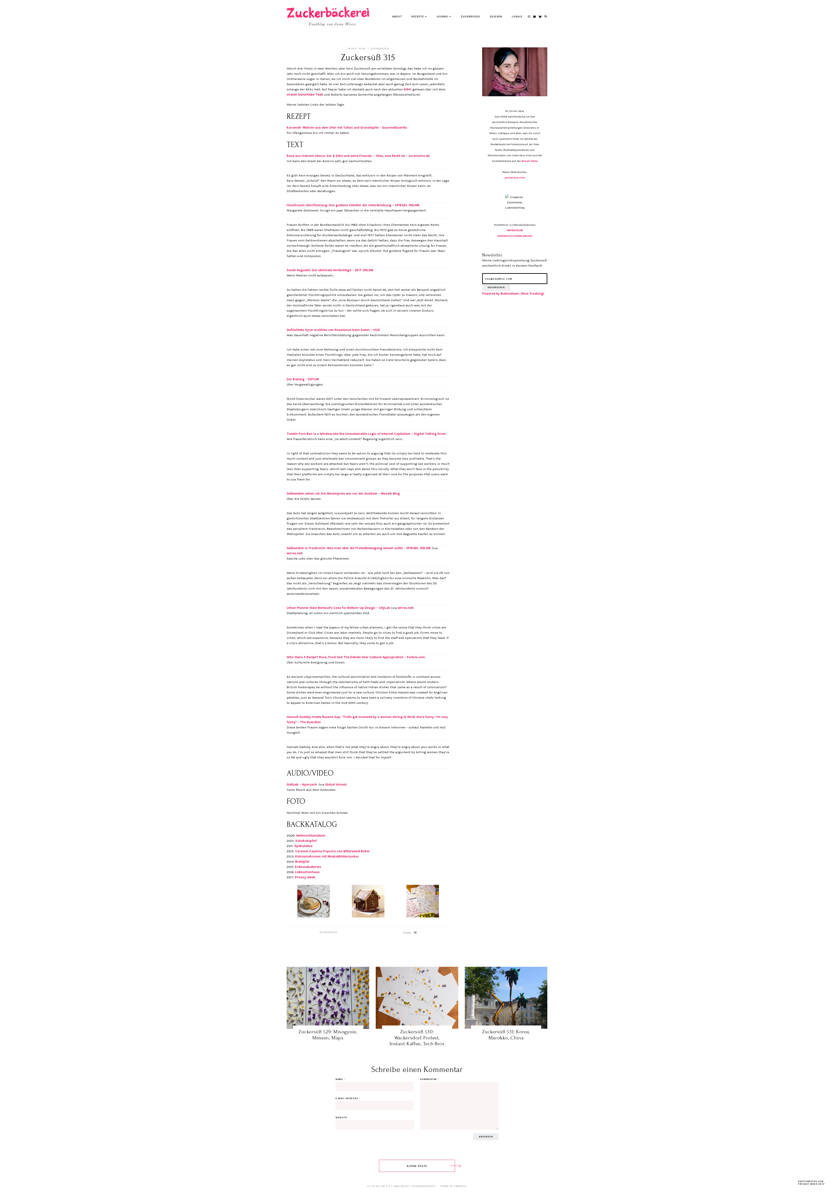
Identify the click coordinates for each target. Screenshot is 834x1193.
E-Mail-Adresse (348, 1098)
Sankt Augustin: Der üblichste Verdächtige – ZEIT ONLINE (330, 270)
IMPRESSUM (515, 230)
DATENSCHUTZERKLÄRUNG (514, 236)
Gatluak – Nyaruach (302, 784)
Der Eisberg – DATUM (303, 379)
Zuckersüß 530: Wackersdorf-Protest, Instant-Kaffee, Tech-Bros (417, 1038)
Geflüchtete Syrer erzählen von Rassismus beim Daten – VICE (333, 330)
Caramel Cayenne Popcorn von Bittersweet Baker (332, 851)
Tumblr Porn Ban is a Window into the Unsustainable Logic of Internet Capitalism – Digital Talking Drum (366, 434)
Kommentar (429, 1079)
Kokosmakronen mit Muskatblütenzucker (327, 856)
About (397, 16)
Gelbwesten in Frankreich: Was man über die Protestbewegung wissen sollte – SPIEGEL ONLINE (359, 548)
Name (340, 1079)
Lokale (517, 16)
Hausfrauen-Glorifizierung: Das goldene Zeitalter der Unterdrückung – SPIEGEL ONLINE (353, 205)
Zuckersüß (470, 16)
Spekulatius (303, 846)
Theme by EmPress (453, 1186)
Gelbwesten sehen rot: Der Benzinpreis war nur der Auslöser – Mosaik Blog (343, 493)
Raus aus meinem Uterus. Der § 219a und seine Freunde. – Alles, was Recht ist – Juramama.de (358, 156)
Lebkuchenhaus (307, 872)
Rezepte (418, 16)
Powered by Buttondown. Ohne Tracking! (513, 294)
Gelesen (496, 16)
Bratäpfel (302, 862)
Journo (442, 16)
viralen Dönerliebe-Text (304, 94)
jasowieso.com (515, 177)
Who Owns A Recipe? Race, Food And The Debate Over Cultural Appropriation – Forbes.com (356, 657)
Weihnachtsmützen (310, 835)
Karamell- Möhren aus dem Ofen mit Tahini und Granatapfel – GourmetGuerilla (347, 128)
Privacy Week (305, 877)
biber (408, 89)
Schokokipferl (306, 841)
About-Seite (529, 161)
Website (341, 1117)
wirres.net (294, 553)
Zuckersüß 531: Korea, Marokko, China (506, 1035)
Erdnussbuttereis (308, 867)
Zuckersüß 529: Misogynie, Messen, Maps (328, 1035)
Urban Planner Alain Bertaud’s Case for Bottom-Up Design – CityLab (338, 608)
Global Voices (335, 784)
